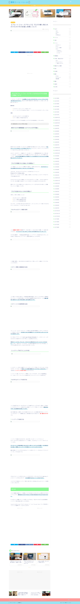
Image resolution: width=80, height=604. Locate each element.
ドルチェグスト (59, 51)
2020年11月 (62, 120)
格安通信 (63, 78)
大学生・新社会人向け (62, 58)
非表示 (62, 84)
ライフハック (13, 22)
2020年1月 (62, 144)
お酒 (62, 40)
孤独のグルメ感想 (62, 65)
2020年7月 (62, 128)
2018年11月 (62, 180)
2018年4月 (62, 199)
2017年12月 (62, 210)
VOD (63, 60)
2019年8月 (62, 158)
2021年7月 (62, 101)
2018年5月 (62, 197)
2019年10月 (62, 153)
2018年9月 (62, 186)
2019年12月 (62, 147)
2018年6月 (62, 194)
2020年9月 (62, 125)
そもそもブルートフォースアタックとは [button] (20, 123)
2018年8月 (62, 188)
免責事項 (19, 602)
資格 (62, 81)
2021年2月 (62, 112)
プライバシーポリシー (13, 602)
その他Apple (63, 34)
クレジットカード (63, 61)
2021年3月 (62, 109)
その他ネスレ (59, 50)
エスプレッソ (63, 45)
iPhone (63, 32)
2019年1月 (62, 175)
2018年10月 (62, 183)
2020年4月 (62, 136)
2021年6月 (62, 103)
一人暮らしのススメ (63, 63)
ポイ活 (63, 76)
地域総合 (62, 55)
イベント (62, 37)
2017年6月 (62, 227)
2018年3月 (62, 202)
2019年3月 (62, 169)
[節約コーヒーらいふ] (19, 3)
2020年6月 (62, 131)
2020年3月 (62, 139)
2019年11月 (62, 150)
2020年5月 (62, 134)
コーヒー (62, 43)
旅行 (62, 68)
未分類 (62, 71)
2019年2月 (62, 172)
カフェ (63, 46)
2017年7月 (62, 224)
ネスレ (63, 48)
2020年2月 (62, 142)
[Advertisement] (30, 63)
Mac (63, 33)
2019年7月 (62, 161)
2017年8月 (62, 221)
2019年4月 (62, 166)
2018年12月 (62, 177)
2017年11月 (62, 213)
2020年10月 (62, 123)
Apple (62, 29)
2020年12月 (62, 117)
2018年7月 (62, 191)
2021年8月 (62, 98)
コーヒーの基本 (63, 47)
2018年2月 (62, 205)
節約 (62, 74)
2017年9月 (62, 219)
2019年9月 (62, 155)
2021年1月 (62, 114)
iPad (63, 30)
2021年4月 (62, 106)
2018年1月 (62, 208)
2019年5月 (62, 164)
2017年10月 (62, 216)
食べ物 (62, 86)
